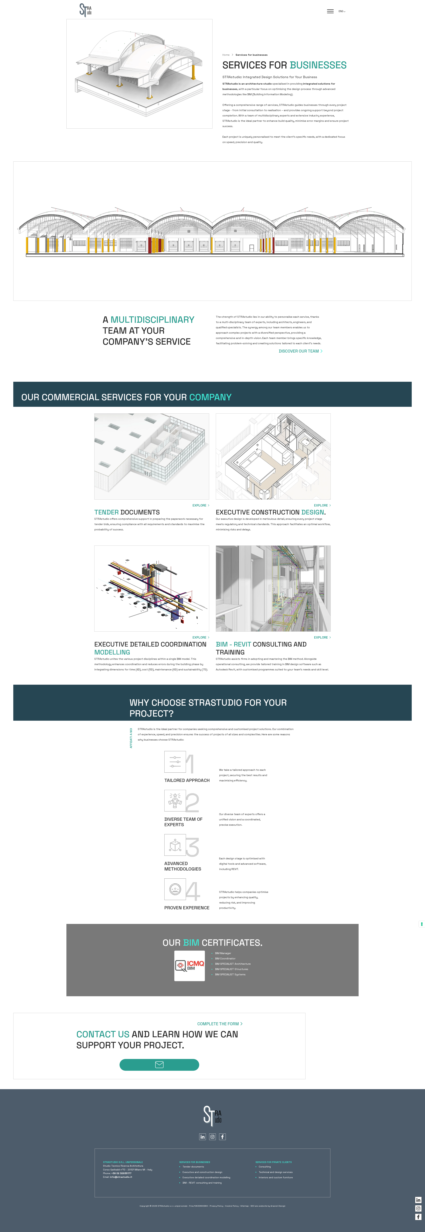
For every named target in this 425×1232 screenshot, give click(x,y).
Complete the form (218, 1023)
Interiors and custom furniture (276, 1177)
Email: (117, 1176)
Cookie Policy (232, 1206)
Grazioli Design (278, 1206)
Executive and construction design (202, 1172)
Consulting (265, 1166)
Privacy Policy (216, 1206)
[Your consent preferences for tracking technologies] (422, 924)
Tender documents (193, 1166)
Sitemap (244, 1206)
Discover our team (299, 351)
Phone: (117, 1173)
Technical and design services (276, 1172)
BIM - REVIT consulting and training (202, 1182)
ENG (341, 11)
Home (226, 55)
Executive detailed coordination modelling (206, 1177)
